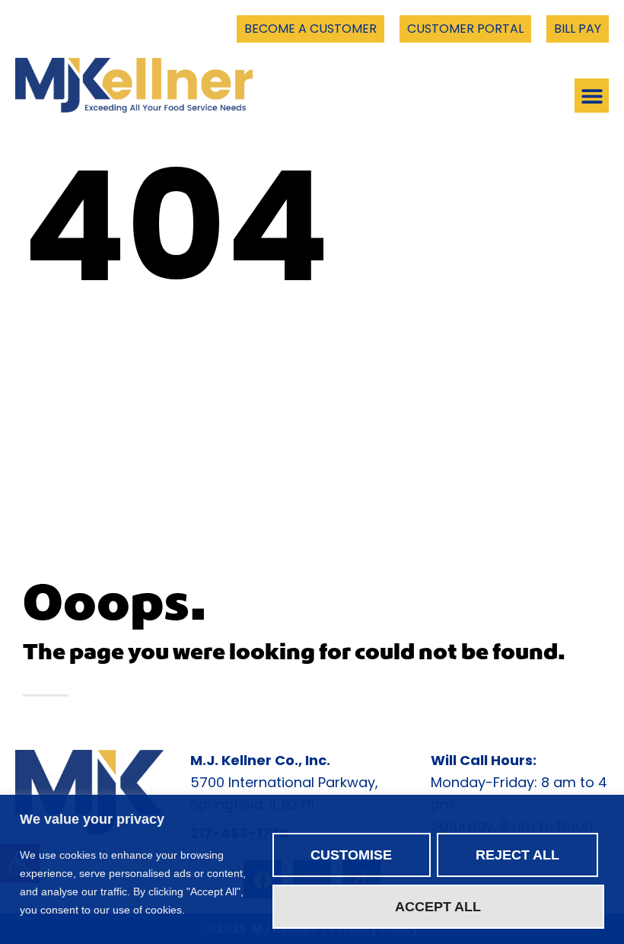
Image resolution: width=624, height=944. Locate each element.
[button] (592, 95)
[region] (312, 869)
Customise (351, 855)
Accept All (438, 906)
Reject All (517, 855)
